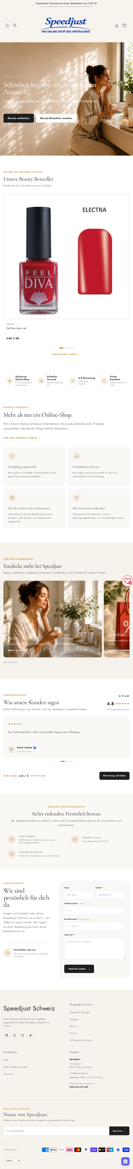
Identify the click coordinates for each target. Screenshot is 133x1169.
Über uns (74, 1026)
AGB (5, 1060)
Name (66, 887)
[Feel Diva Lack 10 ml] (66, 256)
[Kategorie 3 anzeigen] (12, 662)
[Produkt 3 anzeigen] (68, 348)
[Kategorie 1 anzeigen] (4, 662)
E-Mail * (99, 887)
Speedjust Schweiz (29, 1008)
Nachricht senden (79, 968)
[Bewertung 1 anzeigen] (63, 761)
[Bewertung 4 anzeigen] (72, 761)
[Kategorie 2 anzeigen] (8, 662)
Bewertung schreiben (114, 775)
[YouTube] (22, 1035)
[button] (7, 25)
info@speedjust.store (79, 1073)
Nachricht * (69, 934)
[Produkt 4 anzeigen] (70, 348)
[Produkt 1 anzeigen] (61, 348)
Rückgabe (74, 1019)
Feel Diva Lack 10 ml (16, 328)
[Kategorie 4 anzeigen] (16, 662)
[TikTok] (30, 1035)
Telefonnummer (74, 903)
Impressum (8, 1073)
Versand (73, 1033)
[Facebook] (14, 1035)
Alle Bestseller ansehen (66, 354)
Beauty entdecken (19, 118)
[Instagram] (6, 1035)
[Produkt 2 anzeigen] (65, 348)
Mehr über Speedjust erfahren (22, 437)
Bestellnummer (76, 919)
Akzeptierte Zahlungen (80, 1012)
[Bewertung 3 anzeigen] (69, 761)
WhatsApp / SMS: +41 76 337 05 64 (86, 1077)
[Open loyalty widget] (125, 1161)
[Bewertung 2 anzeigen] (66, 761)
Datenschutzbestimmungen (15, 1067)
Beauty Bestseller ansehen (56, 118)
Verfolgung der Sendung (81, 1040)
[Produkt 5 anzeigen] (73, 348)
